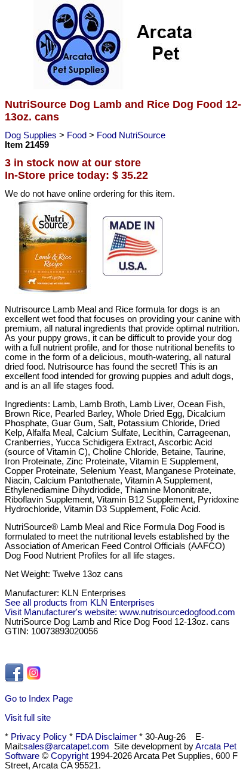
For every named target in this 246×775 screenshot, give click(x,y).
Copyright (69, 756)
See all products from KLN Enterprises (80, 602)
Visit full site (28, 718)
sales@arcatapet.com (66, 746)
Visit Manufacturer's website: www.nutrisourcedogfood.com (120, 612)
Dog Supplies (32, 135)
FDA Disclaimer (106, 737)
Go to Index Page (39, 698)
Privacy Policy (39, 737)
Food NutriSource (131, 135)
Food (78, 135)
